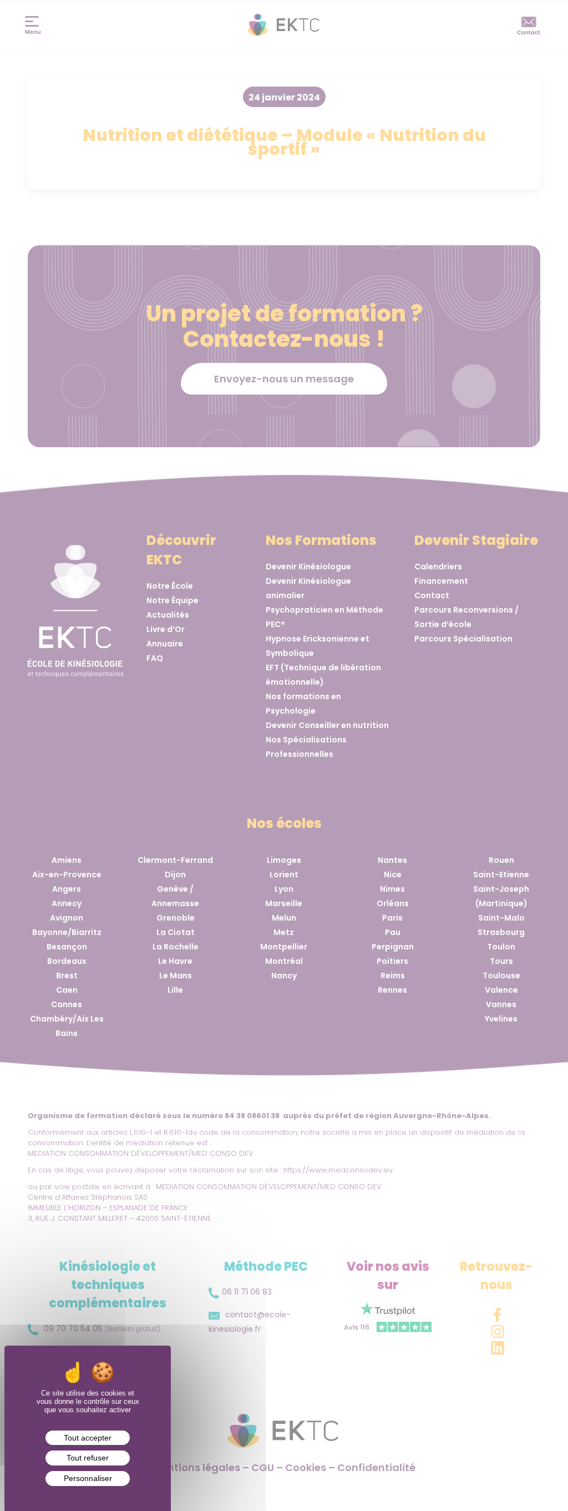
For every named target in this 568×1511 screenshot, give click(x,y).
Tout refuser (88, 1457)
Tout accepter (87, 1437)
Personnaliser (88, 1478)
